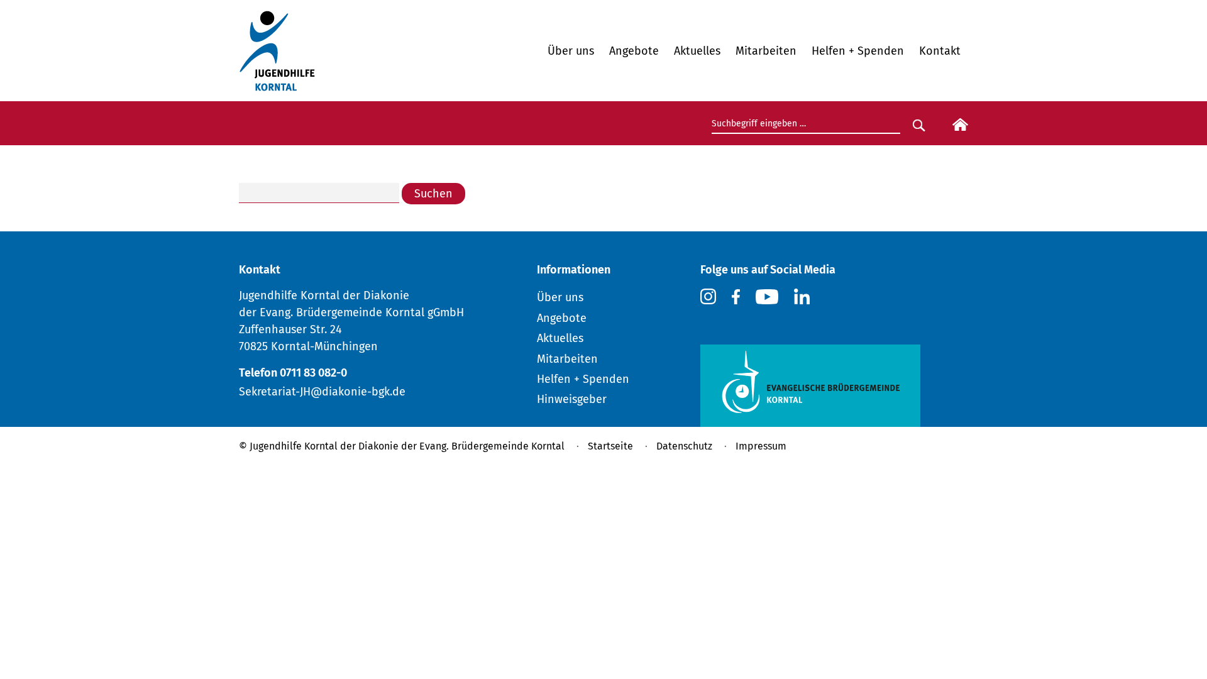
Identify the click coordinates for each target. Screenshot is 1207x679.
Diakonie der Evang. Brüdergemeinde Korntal (461, 446)
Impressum (761, 446)
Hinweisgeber (572, 399)
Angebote (634, 51)
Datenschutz (684, 446)
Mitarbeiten (766, 51)
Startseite (610, 446)
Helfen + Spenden (858, 51)
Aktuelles (697, 51)
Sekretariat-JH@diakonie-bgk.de (322, 392)
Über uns (571, 51)
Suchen (433, 194)
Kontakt (940, 51)
